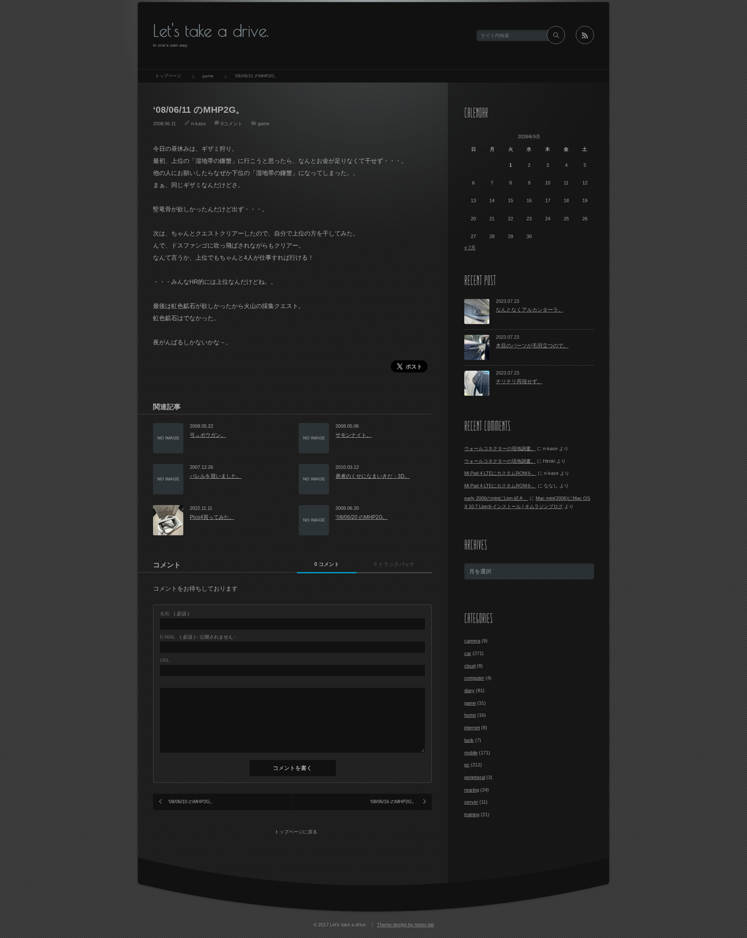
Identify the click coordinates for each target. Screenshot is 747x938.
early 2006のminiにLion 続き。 (496, 498)
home (470, 715)
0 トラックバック (394, 564)
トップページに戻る (296, 831)
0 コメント (326, 564)
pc (466, 764)
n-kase (198, 123)
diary (469, 690)
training (471, 814)
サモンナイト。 (353, 435)
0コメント (232, 123)
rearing (471, 789)
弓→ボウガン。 (208, 435)
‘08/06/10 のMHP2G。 (191, 801)
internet (472, 727)
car (467, 653)
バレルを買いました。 (216, 476)
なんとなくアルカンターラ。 (529, 310)
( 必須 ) (174, 613)
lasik (469, 740)
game (263, 123)
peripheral (474, 777)
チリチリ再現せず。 (519, 381)
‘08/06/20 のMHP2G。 (361, 517)
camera (472, 640)
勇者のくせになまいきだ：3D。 (372, 476)
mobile (471, 752)
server (471, 801)
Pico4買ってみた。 (212, 517)
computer (474, 677)
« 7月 (470, 247)
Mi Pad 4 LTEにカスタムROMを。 (500, 473)
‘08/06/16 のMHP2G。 (393, 801)
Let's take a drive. (211, 30)
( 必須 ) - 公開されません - (198, 637)
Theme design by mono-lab (405, 924)
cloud (470, 665)
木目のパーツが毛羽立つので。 (532, 346)
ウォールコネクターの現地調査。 (500, 448)
